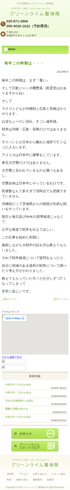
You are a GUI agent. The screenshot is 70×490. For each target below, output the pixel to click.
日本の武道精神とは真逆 (19, 400)
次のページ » (60, 299)
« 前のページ (9, 299)
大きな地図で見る (12, 357)
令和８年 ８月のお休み (18, 384)
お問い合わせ (40, 474)
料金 (9, 479)
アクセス (23, 474)
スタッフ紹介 (59, 474)
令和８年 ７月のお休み (18, 392)
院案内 (50, 479)
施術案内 (37, 479)
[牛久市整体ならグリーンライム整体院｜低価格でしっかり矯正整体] (35, 15)
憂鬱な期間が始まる (16, 408)
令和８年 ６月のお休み (18, 417)
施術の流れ (22, 479)
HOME (10, 474)
